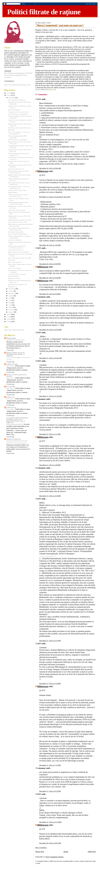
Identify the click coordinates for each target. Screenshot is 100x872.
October (11, 291)
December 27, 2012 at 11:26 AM (50, 396)
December (11, 98)
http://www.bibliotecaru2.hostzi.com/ (17, 85)
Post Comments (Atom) (54, 857)
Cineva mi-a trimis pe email (16, 210)
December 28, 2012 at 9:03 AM (50, 843)
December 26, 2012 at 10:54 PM (50, 330)
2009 (9, 319)
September (11, 293)
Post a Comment (40, 848)
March (10, 307)
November (11, 289)
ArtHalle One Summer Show (15, 340)
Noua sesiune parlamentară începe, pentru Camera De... (18, 229)
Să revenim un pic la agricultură (18, 114)
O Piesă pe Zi (11, 407)
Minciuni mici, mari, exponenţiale (18, 252)
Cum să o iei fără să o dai (16, 169)
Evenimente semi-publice (16, 232)
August (10, 296)
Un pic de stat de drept (13, 357)
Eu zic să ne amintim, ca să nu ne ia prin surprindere (19, 133)
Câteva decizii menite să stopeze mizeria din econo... (18, 195)
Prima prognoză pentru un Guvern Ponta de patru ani (18, 172)
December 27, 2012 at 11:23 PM (50, 822)
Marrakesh (11, 130)
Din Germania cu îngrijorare (16, 100)
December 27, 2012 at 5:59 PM (50, 683)
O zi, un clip (10, 386)
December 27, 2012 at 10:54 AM (50, 358)
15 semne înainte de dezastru (17, 274)
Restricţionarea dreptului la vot (17, 284)
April (10, 305)
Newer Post (39, 852)
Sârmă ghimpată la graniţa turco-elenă (19, 220)
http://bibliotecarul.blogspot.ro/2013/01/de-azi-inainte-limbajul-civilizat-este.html (18, 75)
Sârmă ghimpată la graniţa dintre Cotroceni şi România (18, 203)
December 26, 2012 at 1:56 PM (50, 245)
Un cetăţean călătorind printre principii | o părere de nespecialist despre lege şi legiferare (17, 420)
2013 (9, 93)
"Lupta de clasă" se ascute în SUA (18, 112)
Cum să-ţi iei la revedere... (16, 250)
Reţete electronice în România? (17, 140)
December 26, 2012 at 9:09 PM (50, 264)
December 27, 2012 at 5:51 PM (50, 641)
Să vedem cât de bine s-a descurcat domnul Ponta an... (18, 187)
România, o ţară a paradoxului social (19, 128)
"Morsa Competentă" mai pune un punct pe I (59, 25)
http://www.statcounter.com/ (14, 330)
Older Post (92, 852)
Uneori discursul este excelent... (18, 222)
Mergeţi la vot (12, 286)
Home (66, 852)
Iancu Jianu (11, 260)
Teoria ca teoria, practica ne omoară (16, 375)
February (11, 310)
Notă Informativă (13, 276)
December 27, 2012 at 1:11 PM (49, 434)
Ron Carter (10, 366)
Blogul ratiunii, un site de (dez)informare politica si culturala (15, 354)
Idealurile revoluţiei (14, 278)
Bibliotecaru (42, 171)
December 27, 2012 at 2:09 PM (50, 465)
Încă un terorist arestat (15, 262)
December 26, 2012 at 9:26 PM (50, 278)
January (11, 312)
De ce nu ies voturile (14, 268)
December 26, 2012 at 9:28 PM (50, 294)
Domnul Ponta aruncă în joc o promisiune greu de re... (17, 247)
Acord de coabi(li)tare (15, 240)
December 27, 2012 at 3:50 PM (50, 496)
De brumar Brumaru (14, 110)
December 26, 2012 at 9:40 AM (50, 168)
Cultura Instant (12, 364)
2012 (9, 95)
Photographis (11, 338)
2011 (9, 314)
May (10, 303)
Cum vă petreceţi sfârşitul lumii (17, 234)
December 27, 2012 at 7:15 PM (50, 765)
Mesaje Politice (12, 192)
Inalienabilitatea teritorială (14, 424)
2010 (9, 317)
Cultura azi (10, 397)
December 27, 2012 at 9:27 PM (50, 791)
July (9, 298)
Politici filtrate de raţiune (43, 12)
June (10, 300)
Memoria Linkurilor (13, 439)
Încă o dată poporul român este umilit (19, 258)
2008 (9, 321)
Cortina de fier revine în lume (17, 190)
